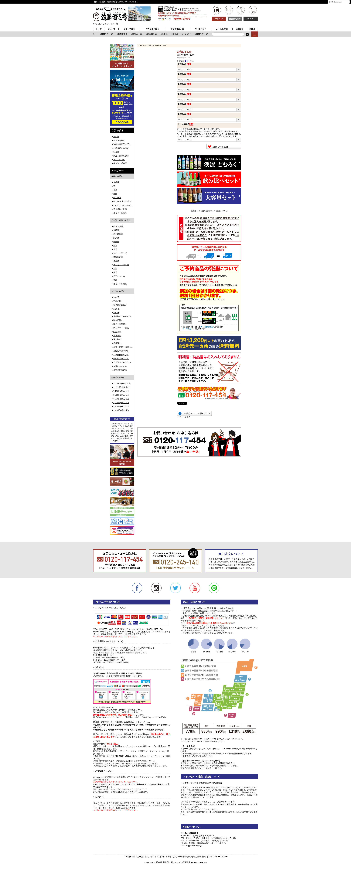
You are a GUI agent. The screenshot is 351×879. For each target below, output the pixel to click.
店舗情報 (240, 29)
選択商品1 (182, 64)
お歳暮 (116, 309)
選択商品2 (182, 74)
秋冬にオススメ (120, 305)
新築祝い (117, 335)
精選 (115, 245)
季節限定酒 (115, 34)
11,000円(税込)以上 (121, 387)
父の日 (116, 312)
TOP (126, 856)
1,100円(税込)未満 (121, 410)
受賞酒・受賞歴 (120, 163)
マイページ (250, 19)
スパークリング (120, 253)
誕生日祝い (118, 320)
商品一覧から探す (121, 156)
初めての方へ (119, 159)
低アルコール (119, 276)
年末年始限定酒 (120, 370)
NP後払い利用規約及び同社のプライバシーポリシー (115, 751)
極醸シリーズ (99, 34)
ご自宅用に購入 (152, 29)
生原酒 (116, 261)
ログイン (219, 19)
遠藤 (115, 194)
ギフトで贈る (129, 29)
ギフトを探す (119, 140)
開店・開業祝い (120, 324)
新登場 (168, 34)
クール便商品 (183, 124)
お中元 (157, 34)
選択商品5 (182, 104)
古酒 (115, 249)
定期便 (116, 152)
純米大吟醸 (118, 226)
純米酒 (116, 238)
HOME (140, 45)
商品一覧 (111, 29)
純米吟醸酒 (118, 234)
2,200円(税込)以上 (121, 403)
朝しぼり (117, 198)
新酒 (115, 272)
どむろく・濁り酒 (121, 265)
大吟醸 (116, 182)
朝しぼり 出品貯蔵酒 (122, 201)
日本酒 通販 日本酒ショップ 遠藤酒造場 (173, 862)
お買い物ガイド (151, 856)
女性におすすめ (120, 366)
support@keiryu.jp (194, 845)
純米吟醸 (148, 45)
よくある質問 (222, 29)
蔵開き (252, 29)
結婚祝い (117, 332)
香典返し (117, 343)
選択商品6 (182, 114)
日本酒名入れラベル (122, 362)
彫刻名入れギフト (121, 358)
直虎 (115, 190)
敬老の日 (117, 301)
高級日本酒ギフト (121, 351)
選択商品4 (182, 94)
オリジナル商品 (120, 213)
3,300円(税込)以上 (121, 399)
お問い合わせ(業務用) (182, 856)
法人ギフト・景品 (121, 328)
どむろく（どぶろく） (123, 205)
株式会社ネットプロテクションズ (126, 746)
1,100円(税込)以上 (121, 406)
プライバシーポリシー (218, 856)
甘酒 (115, 268)
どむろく (179, 34)
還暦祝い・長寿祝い (122, 316)
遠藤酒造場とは (177, 29)
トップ (99, 29)
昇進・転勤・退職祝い (123, 347)
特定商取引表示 (200, 856)
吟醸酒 (116, 242)
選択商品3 (182, 84)
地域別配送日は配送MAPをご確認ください (209, 211)
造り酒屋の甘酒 (120, 209)
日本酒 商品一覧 (136, 856)
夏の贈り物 (144, 34)
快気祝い (117, 339)
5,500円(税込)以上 (121, 395)
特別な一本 (129, 34)
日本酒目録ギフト (121, 355)
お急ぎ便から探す (121, 148)
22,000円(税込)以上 (121, 383)
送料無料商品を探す (122, 144)
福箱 (115, 280)
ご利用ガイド (200, 29)
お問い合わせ (165, 856)
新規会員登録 (234, 19)
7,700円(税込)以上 (121, 391)
